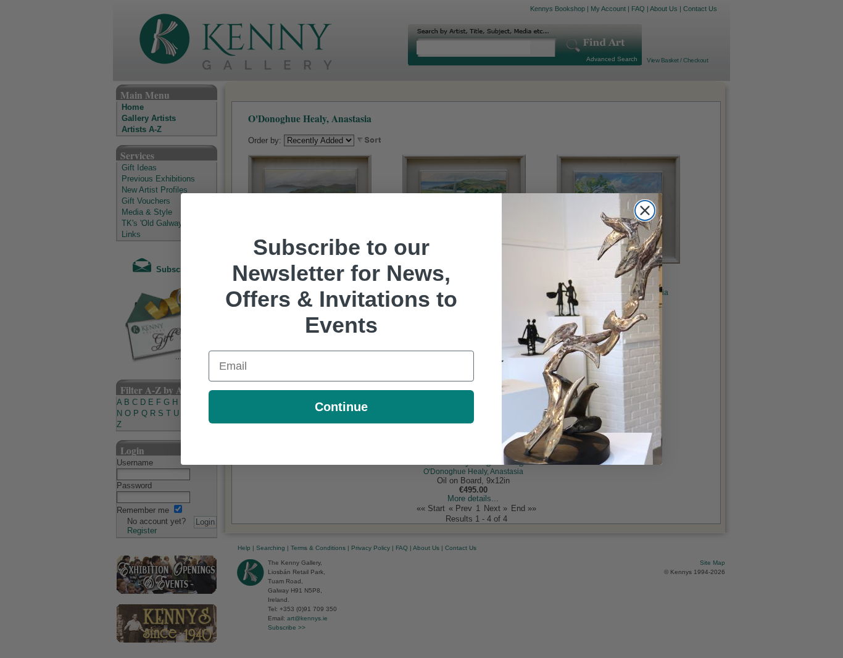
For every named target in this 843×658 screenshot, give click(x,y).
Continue (341, 407)
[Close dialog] (645, 210)
